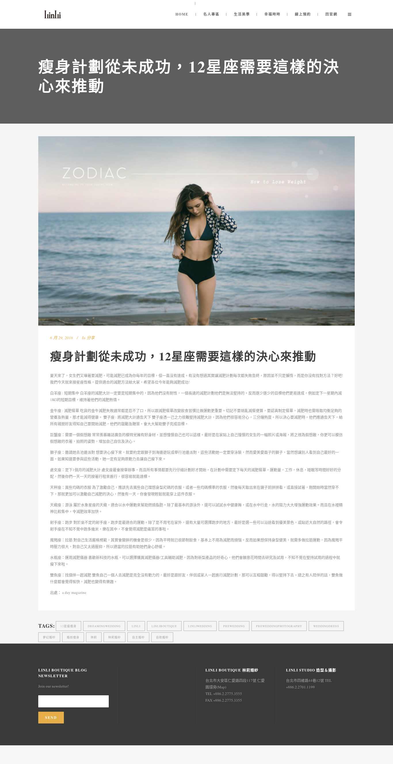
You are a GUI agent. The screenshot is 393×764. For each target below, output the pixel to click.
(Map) (221, 687)
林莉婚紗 (114, 637)
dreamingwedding (104, 626)
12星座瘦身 (68, 626)
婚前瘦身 (73, 637)
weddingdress (326, 626)
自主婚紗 (138, 637)
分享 (91, 337)
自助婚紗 (162, 637)
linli (136, 626)
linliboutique (164, 626)
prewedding (234, 626)
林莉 (94, 637)
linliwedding (200, 626)
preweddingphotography (279, 626)
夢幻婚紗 (49, 637)
